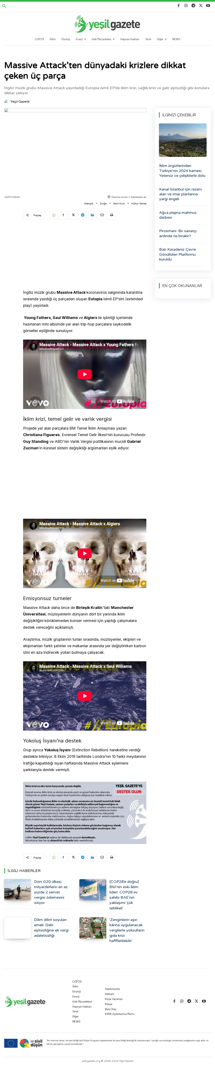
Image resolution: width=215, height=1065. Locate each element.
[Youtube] (208, 5)
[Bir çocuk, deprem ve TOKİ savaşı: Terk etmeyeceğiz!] (183, 140)
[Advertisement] (84, 255)
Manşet (88, 203)
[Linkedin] (92, 215)
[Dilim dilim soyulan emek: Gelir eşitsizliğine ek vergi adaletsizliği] (17, 928)
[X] (200, 5)
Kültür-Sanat (138, 203)
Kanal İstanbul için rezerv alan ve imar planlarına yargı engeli (180, 194)
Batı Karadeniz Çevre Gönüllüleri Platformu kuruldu (177, 254)
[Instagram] (186, 5)
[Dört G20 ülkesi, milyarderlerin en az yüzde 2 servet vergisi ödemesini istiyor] (17, 890)
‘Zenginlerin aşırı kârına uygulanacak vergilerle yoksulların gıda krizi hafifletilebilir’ (126, 930)
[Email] (102, 215)
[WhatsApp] (53, 215)
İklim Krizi (119, 203)
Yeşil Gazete (20, 101)
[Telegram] (193, 5)
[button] (4, 6)
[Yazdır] (111, 215)
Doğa (103, 203)
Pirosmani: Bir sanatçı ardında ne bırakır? (178, 233)
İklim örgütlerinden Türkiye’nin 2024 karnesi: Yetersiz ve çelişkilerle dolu (182, 170)
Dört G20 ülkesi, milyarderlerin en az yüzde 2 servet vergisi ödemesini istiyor (51, 892)
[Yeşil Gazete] (7, 101)
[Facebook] (178, 5)
